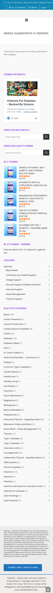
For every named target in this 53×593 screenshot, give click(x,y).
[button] (46, 137)
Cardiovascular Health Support (21, 275)
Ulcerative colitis (12, 448)
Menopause (9, 405)
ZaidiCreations (11, 500)
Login (43, 7)
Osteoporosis (10, 414)
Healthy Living (11, 381)
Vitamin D (8, 471)
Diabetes (8, 338)
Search (46, 152)
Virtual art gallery (12, 467)
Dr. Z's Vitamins (19, 7)
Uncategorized (11, 452)
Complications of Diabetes (16, 328)
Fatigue (7, 362)
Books (7, 314)
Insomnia (8, 390)
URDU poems (10, 462)
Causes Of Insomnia (13, 324)
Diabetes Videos (11, 343)
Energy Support (13, 279)
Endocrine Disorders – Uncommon (20, 357)
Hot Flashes (9, 386)
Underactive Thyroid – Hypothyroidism (23, 457)
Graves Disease (11, 371)
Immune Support (14, 289)
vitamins (8, 266)
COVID (7, 333)
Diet (6, 347)
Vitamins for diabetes (14, 490)
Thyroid (7, 433)
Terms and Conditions (23, 567)
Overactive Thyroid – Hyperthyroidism (22, 419)
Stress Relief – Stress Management (20, 428)
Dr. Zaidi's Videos (12, 352)
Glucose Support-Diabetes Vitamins (23, 284)
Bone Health (12, 270)
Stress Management (15, 294)
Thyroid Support (14, 298)
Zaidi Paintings (11, 495)
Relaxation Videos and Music (18, 424)
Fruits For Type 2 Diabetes (16, 367)
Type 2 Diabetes (11, 443)
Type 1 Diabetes (11, 438)
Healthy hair (10, 376)
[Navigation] (26, 19)
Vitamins (8, 476)
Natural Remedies (12, 409)
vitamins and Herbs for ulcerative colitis (23, 486)
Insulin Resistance (12, 395)
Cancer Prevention (12, 319)
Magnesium (9, 400)
